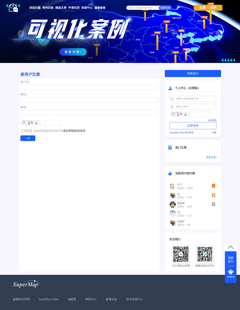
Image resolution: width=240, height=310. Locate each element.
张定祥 (181, 203)
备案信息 (111, 299)
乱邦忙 (181, 221)
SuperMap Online (49, 299)
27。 (180, 212)
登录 (213, 7)
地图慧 (72, 299)
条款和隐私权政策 (74, 130)
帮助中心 (91, 299)
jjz (178, 194)
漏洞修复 (100, 7)
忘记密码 (212, 120)
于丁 (179, 184)
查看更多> (211, 157)
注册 (202, 7)
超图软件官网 (21, 299)
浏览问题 (35, 7)
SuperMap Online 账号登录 (182, 132)
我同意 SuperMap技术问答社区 (55, 130)
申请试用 (74, 7)
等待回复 (48, 7)
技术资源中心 (134, 299)
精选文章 (61, 7)
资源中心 (87, 7)
